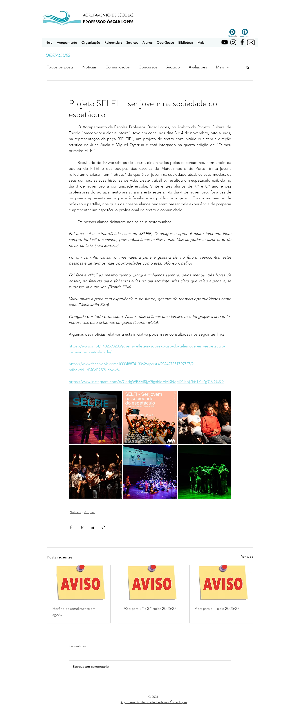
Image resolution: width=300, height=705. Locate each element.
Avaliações (198, 67)
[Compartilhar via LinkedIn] (92, 527)
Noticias (89, 67)
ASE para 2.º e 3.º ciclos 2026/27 (150, 608)
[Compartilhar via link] (103, 527)
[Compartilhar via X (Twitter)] (82, 527)
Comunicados (117, 67)
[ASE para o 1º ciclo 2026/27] (221, 582)
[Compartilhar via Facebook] (71, 527)
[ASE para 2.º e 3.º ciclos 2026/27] (150, 582)
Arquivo (173, 67)
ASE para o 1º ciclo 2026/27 (217, 608)
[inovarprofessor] (245, 32)
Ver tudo (247, 556)
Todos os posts (60, 67)
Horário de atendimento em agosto (74, 611)
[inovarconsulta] (232, 32)
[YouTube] (224, 42)
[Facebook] (242, 42)
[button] (67, 42)
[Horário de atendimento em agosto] (78, 582)
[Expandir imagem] (95, 417)
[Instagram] (233, 42)
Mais (220, 67)
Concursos (148, 67)
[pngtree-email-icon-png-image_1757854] (250, 42)
